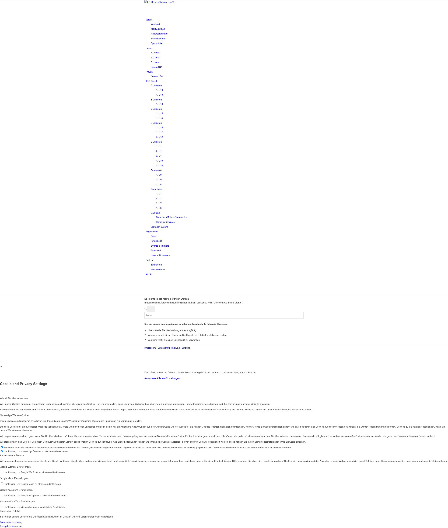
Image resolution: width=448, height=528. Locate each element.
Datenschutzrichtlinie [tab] (10, 511)
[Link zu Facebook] (146, 281)
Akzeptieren (150, 378)
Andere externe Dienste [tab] (12, 455)
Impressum (150, 347)
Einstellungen (173, 378)
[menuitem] (225, 31)
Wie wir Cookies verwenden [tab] (14, 398)
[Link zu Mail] (146, 289)
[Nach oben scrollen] (1, 366)
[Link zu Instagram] (146, 285)
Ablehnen (161, 378)
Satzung (186, 347)
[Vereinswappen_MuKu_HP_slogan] (170, 2)
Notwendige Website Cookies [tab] (15, 415)
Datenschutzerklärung (169, 347)
